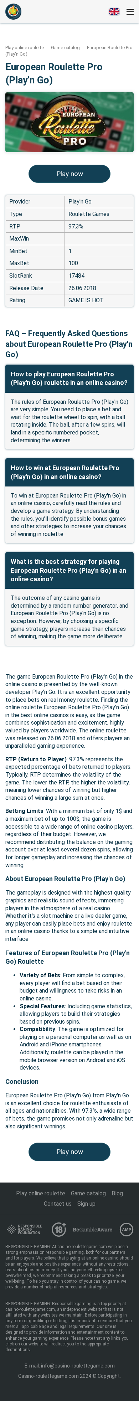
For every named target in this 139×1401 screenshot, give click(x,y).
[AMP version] (126, 1229)
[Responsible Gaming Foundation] (25, 1229)
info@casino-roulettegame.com (78, 1366)
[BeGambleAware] (92, 1229)
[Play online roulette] (13, 12)
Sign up (86, 1203)
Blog (117, 1193)
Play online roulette (25, 47)
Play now (69, 174)
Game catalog (66, 47)
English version (114, 11)
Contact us (58, 1203)
